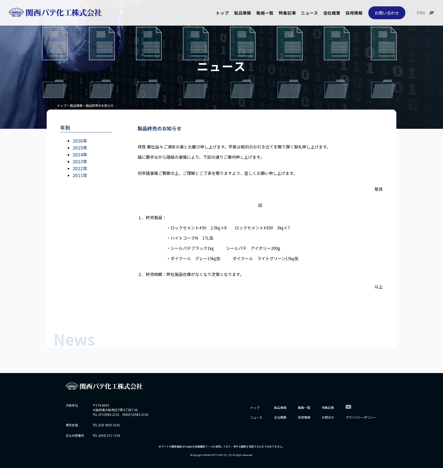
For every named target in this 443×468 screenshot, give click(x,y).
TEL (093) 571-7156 (106, 435)
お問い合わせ (387, 13)
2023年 (80, 161)
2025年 (80, 147)
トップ (222, 12)
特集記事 (287, 12)
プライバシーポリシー (361, 417)
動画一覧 (265, 12)
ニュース (309, 12)
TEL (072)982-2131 (106, 414)
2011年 (80, 175)
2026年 (80, 140)
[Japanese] (431, 12)
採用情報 (354, 12)
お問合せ (328, 417)
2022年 (80, 168)
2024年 (80, 154)
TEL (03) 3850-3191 (106, 425)
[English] (421, 12)
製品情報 (242, 12)
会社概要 (331, 12)
